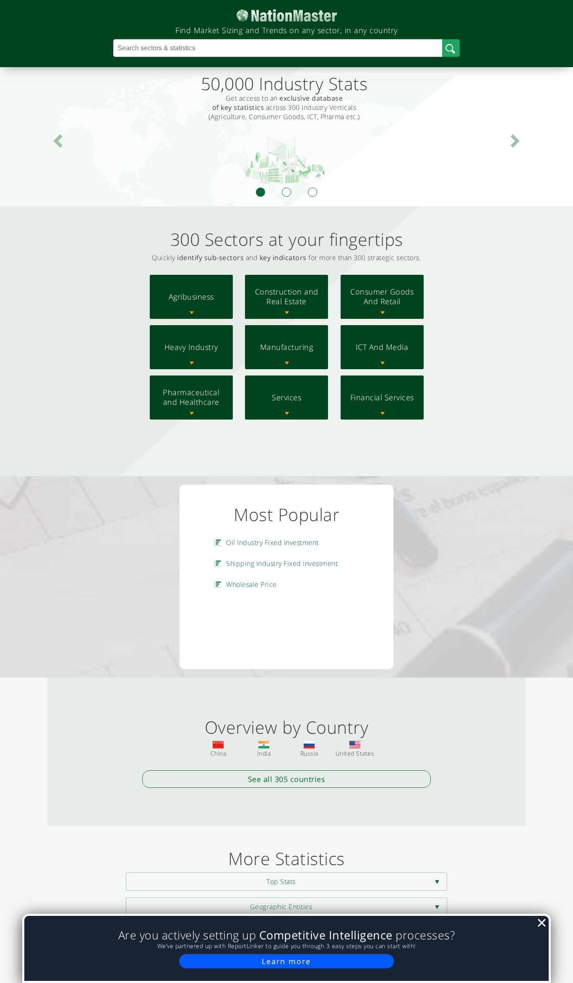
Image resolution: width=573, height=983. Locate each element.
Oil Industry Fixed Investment (272, 542)
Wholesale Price (251, 584)
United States (355, 753)
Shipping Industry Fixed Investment (282, 563)
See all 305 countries (287, 779)
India (264, 753)
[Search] (451, 48)
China (219, 753)
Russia (309, 753)
